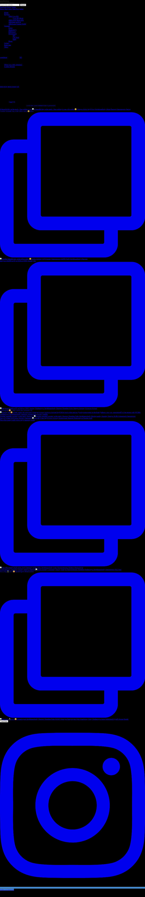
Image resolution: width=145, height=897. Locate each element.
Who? (6, 47)
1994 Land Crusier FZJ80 (17, 24)
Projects (7, 14)
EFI (14, 35)
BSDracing (12, 32)
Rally (14, 39)
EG (21, 57)
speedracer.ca (4, 1)
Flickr (9, 7)
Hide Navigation (17, 9)
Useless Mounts (9, 66)
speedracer (3, 57)
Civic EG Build (18, 18)
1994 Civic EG (13, 16)
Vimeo (13, 7)
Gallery (6, 43)
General (7, 26)
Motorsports (12, 33)
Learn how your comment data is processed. (41, 105)
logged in (12, 102)
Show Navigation (6, 9)
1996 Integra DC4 (14, 22)
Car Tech (16, 37)
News (10, 28)
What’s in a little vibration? (13, 64)
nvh (17, 86)
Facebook (3, 7)
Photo (10, 41)
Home (6, 12)
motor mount (11, 86)
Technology (12, 30)
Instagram (7, 45)
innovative (3, 86)
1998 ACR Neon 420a (16, 20)
